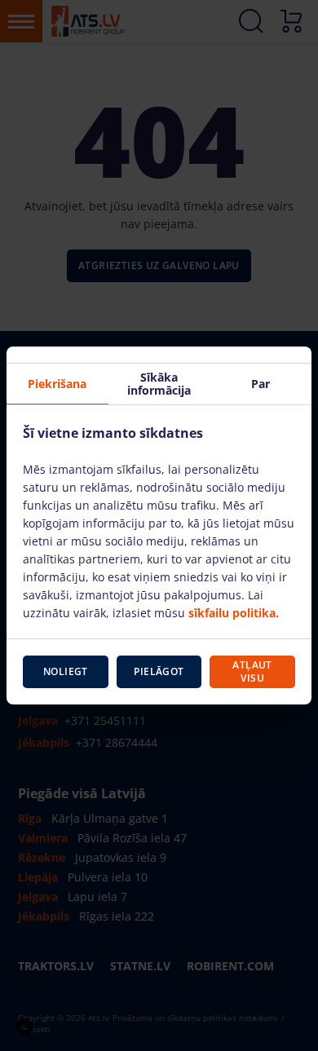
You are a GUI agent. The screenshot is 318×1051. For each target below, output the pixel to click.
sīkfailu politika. (233, 612)
